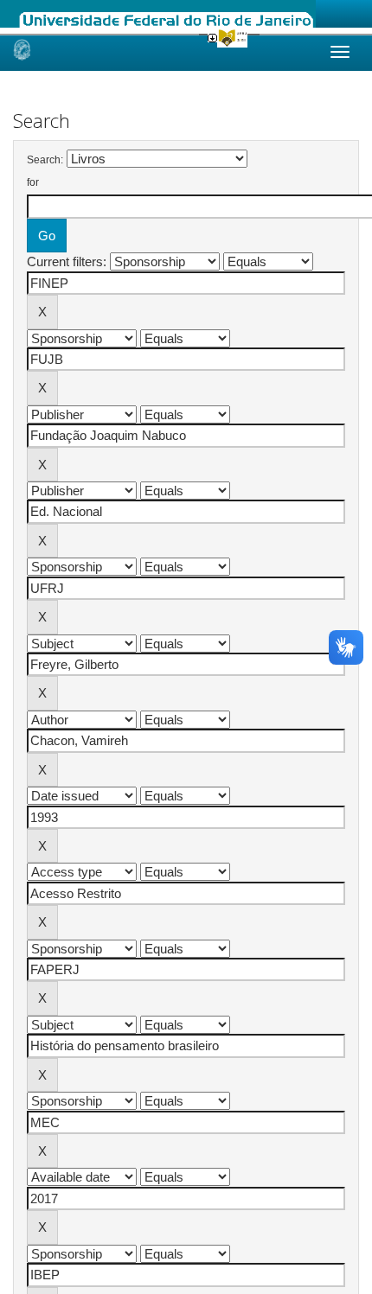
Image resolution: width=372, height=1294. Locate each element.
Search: (45, 160)
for (33, 182)
